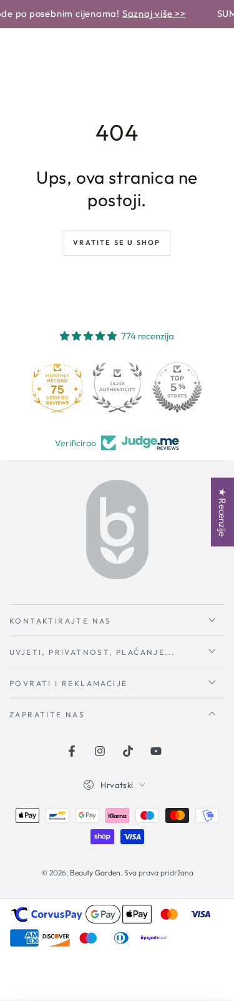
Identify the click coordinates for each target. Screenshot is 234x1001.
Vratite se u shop (116, 242)
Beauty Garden (95, 872)
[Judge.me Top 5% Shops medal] (177, 387)
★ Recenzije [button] (222, 512)
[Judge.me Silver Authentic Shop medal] (117, 387)
